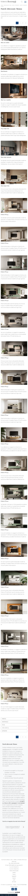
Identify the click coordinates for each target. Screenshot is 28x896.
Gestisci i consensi (13, 895)
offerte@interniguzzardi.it (16, 865)
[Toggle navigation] (25, 2)
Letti (14, 880)
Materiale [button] (5, 721)
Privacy (2, 895)
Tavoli (14, 874)
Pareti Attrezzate (15, 5)
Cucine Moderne (14, 867)
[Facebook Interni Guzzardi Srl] (12, 889)
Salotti (14, 878)
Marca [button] (4, 718)
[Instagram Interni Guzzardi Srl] (16, 889)
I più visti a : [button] (5, 728)
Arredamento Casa (7, 5)
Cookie (6, 895)
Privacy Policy (14, 886)
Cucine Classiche (14, 869)
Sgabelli (14, 876)
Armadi (14, 881)
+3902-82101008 (15, 863)
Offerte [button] (4, 731)
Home (2, 5)
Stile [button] (3, 725)
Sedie (14, 872)
